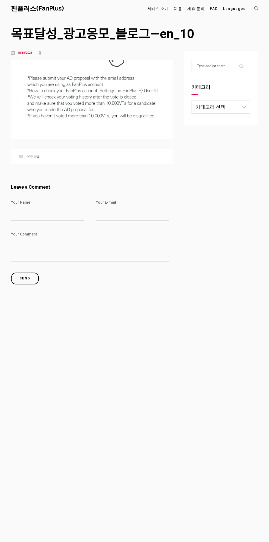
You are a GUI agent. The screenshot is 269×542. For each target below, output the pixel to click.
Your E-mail (106, 202)
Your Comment (24, 234)
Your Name (20, 202)
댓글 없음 (33, 157)
